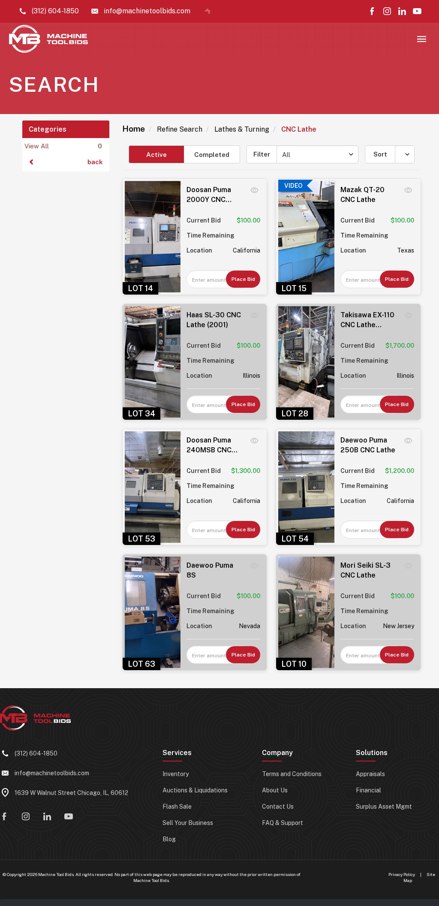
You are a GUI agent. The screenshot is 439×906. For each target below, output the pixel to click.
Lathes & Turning (241, 129)
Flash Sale (177, 806)
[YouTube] (417, 11)
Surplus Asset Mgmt (384, 806)
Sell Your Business (187, 822)
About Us (275, 790)
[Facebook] (372, 11)
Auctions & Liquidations (195, 790)
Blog (169, 839)
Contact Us (278, 806)
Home (133, 128)
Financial (368, 790)
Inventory (175, 774)
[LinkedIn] (402, 11)
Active (156, 154)
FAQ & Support (282, 822)
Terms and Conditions (292, 774)
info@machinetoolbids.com (52, 773)
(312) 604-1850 (36, 753)
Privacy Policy (401, 874)
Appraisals (370, 774)
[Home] (207, 11)
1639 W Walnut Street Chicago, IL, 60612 (71, 792)
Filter (261, 154)
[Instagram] (387, 11)
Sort (380, 154)
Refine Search (179, 129)
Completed (211, 154)
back (95, 162)
